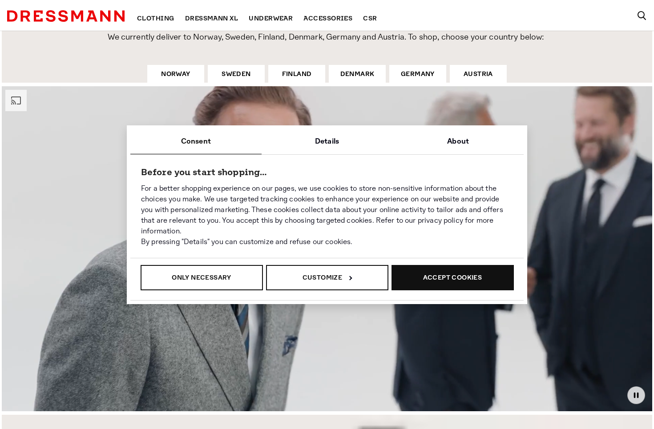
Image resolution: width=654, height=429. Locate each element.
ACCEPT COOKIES (452, 277)
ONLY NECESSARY (201, 277)
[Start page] (66, 16)
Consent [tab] (196, 141)
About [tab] (458, 141)
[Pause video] (636, 398)
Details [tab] (327, 141)
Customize (323, 277)
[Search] (641, 15)
